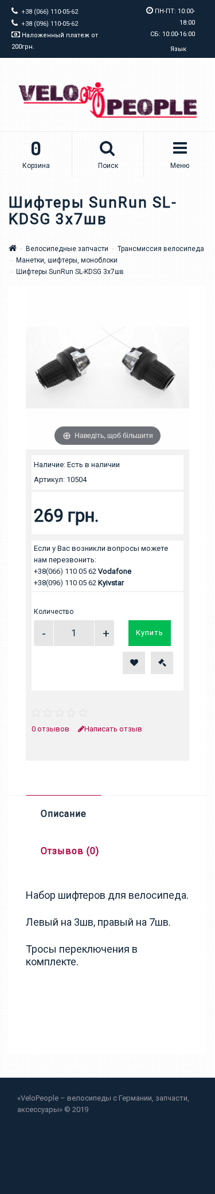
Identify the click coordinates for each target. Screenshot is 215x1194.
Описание (64, 813)
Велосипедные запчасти (67, 249)
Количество (53, 612)
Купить (149, 632)
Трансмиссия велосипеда (161, 249)
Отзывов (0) (70, 850)
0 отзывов (50, 729)
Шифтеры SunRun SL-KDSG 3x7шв (70, 272)
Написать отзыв (113, 729)
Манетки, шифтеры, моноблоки (67, 260)
